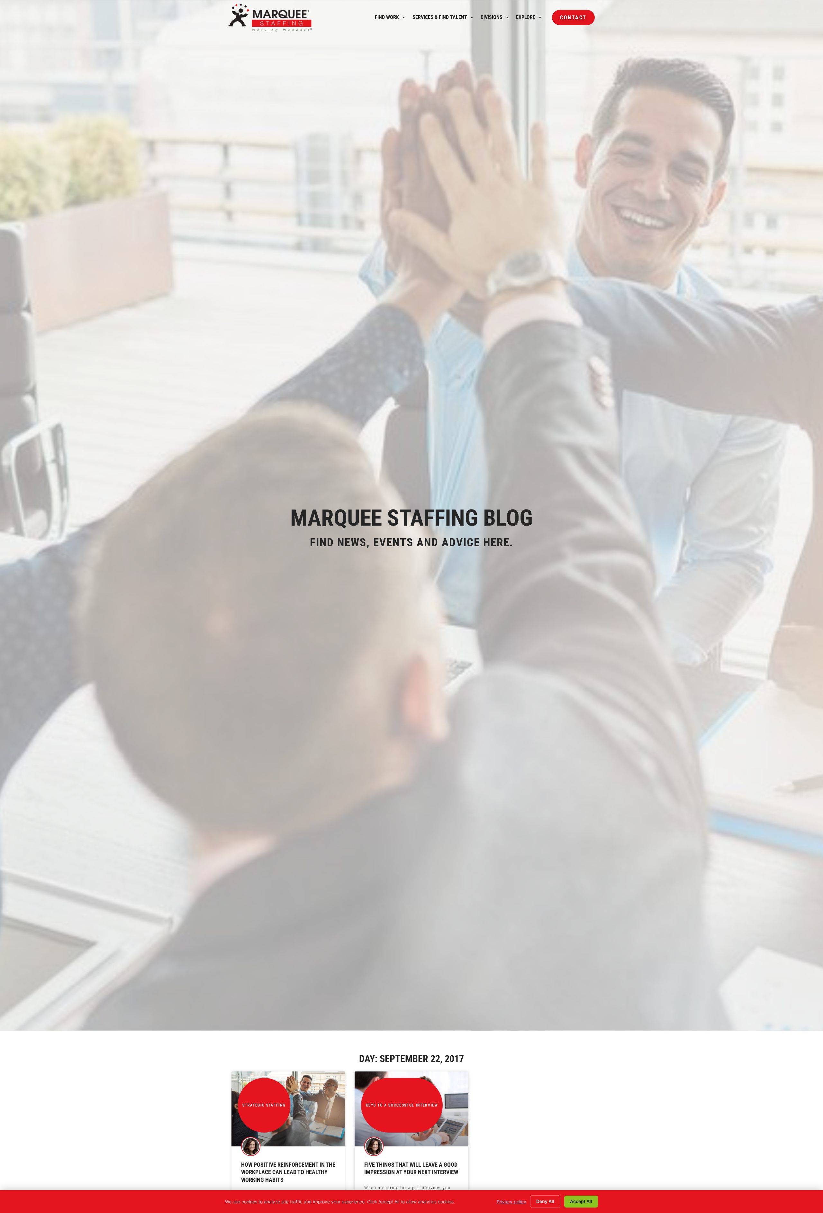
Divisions (491, 19)
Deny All (545, 1201)
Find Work (387, 19)
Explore (525, 19)
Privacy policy (511, 1201)
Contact (569, 19)
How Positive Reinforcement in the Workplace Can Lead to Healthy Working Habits (288, 1172)
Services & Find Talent (439, 19)
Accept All (581, 1201)
